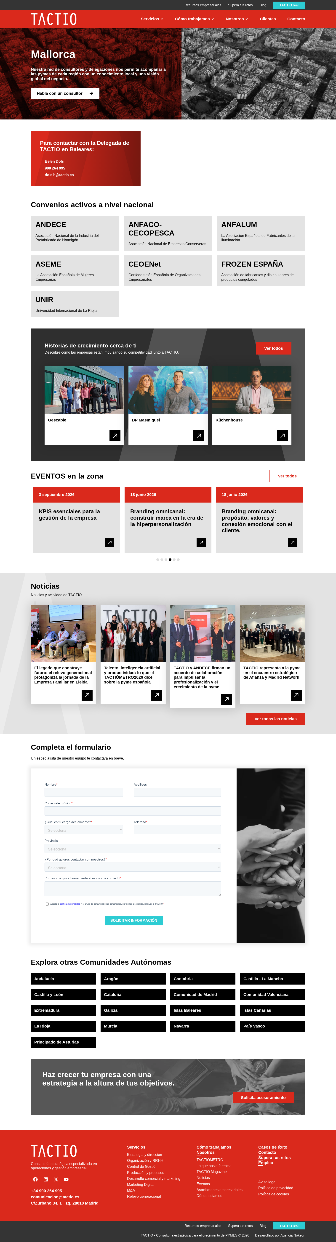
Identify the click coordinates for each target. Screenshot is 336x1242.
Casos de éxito (272, 1147)
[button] (157, 559)
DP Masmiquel (146, 420)
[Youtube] (66, 1179)
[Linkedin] (45, 1179)
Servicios (136, 1147)
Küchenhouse (229, 420)
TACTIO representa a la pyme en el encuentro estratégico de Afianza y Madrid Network (272, 673)
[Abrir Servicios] (162, 19)
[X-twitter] (56, 1179)
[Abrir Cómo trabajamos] (212, 19)
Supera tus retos (274, 1157)
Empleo (265, 1162)
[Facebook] (35, 1179)
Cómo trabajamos (214, 1147)
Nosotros (206, 1152)
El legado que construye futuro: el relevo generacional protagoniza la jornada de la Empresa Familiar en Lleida (63, 675)
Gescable (57, 420)
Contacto (267, 1152)
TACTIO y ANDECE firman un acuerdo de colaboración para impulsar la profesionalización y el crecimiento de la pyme (202, 677)
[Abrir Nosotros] (246, 19)
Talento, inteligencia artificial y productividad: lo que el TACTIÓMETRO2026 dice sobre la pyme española (132, 675)
